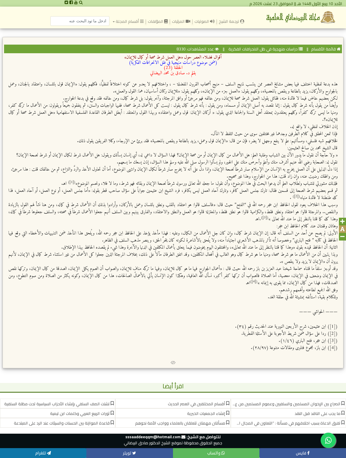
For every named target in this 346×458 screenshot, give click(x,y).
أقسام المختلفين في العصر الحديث (196, 404)
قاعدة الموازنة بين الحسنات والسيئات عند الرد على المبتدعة (62, 423)
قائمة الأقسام (323, 49)
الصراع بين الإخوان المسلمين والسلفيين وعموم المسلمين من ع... (286, 404)
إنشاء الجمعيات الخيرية (206, 413)
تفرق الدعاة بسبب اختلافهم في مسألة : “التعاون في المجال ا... (288, 423)
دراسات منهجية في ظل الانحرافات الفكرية (262, 49)
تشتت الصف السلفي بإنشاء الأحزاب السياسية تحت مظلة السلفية (57, 404)
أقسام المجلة (127, 21)
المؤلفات (156, 21)
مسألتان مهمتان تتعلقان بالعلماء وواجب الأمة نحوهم (180, 423)
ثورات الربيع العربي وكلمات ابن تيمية (80, 413)
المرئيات (179, 21)
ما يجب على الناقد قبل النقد (317, 413)
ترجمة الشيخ (228, 21)
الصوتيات (202, 21)
